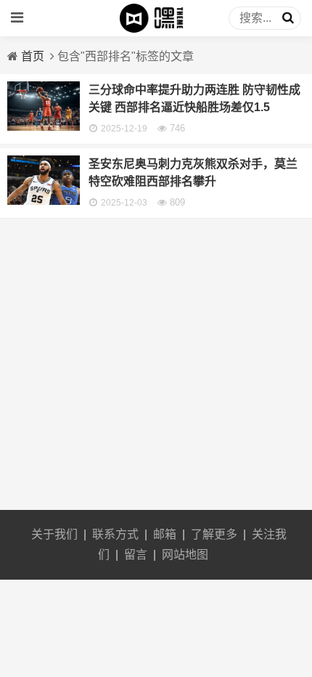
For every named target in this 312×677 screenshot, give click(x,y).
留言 (135, 554)
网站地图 (185, 554)
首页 (32, 56)
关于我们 (54, 534)
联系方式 (115, 534)
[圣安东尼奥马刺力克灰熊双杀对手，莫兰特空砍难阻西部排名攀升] (43, 201)
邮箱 (164, 534)
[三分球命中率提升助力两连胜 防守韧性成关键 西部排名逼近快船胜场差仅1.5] (43, 127)
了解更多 (214, 534)
